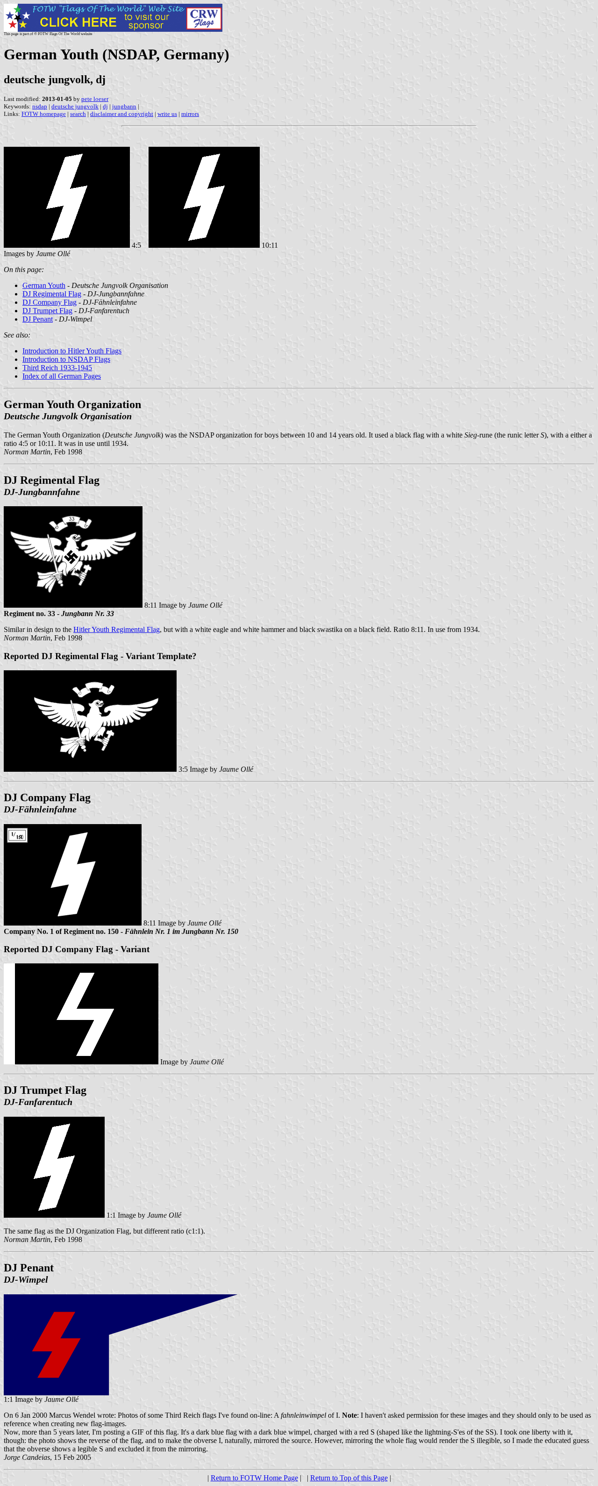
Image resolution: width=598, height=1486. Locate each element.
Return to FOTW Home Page (254, 1478)
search (78, 113)
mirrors (190, 113)
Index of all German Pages (61, 376)
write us (167, 113)
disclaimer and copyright (121, 113)
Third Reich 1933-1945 (57, 368)
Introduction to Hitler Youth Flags (71, 351)
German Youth (43, 285)
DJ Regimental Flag (51, 294)
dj (105, 106)
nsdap (39, 106)
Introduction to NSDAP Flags (66, 359)
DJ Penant (37, 319)
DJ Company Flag (49, 302)
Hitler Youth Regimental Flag (116, 629)
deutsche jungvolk (75, 106)
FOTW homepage (43, 113)
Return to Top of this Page (349, 1478)
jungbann (124, 106)
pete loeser (94, 98)
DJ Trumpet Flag (47, 311)
